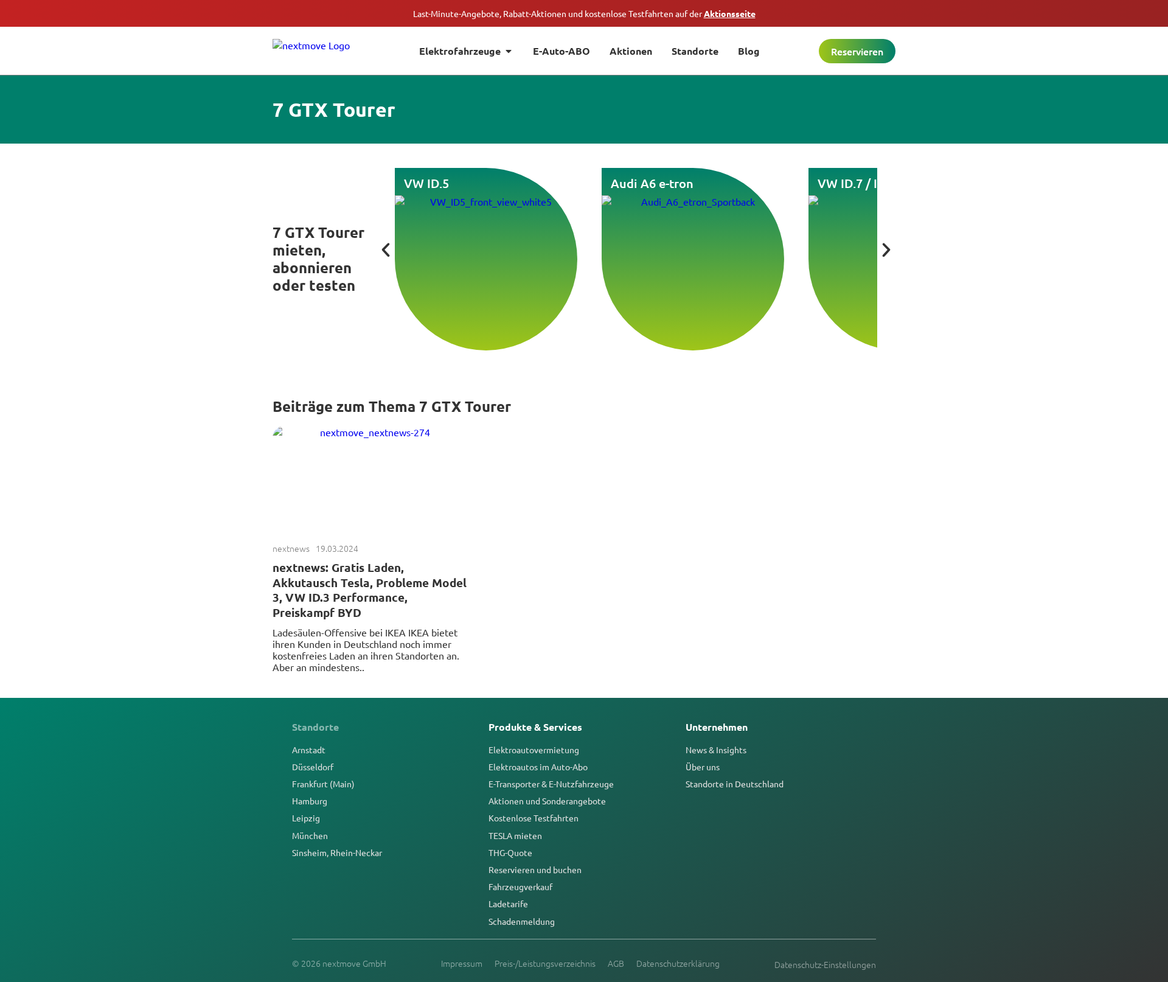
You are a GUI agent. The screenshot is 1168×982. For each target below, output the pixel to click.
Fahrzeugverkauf (520, 886)
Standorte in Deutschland (735, 783)
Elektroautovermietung (533, 749)
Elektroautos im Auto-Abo (538, 766)
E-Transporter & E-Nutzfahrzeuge (551, 783)
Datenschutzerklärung (678, 963)
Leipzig (306, 817)
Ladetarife (508, 903)
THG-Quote (510, 852)
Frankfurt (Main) (323, 783)
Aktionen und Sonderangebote (547, 800)
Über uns (703, 766)
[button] (386, 250)
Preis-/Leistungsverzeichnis (545, 963)
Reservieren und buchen (535, 869)
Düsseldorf (312, 766)
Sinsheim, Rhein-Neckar (337, 852)
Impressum (461, 963)
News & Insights (716, 749)
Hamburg (309, 800)
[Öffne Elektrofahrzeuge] (508, 51)
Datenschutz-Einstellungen (825, 964)
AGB (616, 963)
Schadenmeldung (521, 921)
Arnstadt (308, 749)
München (310, 835)
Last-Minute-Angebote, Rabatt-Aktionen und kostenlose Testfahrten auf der (584, 13)
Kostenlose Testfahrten (533, 817)
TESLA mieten (515, 835)
